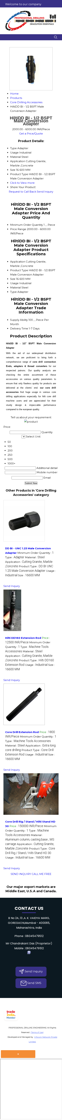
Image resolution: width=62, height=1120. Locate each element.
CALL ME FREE (41, 874)
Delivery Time (19, 328)
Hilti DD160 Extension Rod (23, 638)
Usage (14, 283)
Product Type (19, 270)
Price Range (18, 229)
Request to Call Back (22, 191)
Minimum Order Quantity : (35, 552)
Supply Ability (19, 319)
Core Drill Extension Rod (22, 732)
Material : (35, 557)
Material (15, 287)
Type (13, 291)
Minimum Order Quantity (26, 224)
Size (12, 279)
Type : (14, 557)
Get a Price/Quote (31, 133)
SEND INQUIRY (21, 874)
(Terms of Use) (37, 1032)
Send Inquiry (45, 191)
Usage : (36, 664)
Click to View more (22, 182)
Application (17, 261)
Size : (29, 575)
